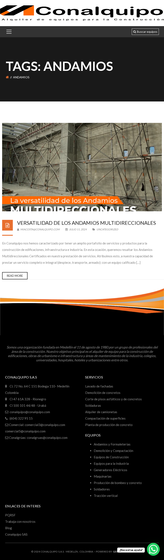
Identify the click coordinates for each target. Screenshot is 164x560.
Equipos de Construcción (111, 457)
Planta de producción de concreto (109, 425)
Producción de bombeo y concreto (118, 483)
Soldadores (102, 489)
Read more (15, 275)
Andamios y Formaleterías (112, 444)
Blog (8, 528)
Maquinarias (102, 476)
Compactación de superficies (105, 418)
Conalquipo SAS (16, 534)
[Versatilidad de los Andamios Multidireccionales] (82, 167)
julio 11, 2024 (78, 229)
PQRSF (10, 515)
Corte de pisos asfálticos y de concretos (113, 399)
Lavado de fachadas (99, 386)
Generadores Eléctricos (110, 470)
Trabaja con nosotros (20, 521)
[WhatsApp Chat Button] (153, 549)
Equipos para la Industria (111, 463)
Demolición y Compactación (113, 451)
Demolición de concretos (102, 393)
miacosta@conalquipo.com (40, 229)
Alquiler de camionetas (101, 412)
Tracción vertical (106, 495)
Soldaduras (93, 405)
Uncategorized (107, 229)
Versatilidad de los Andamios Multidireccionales (86, 223)
